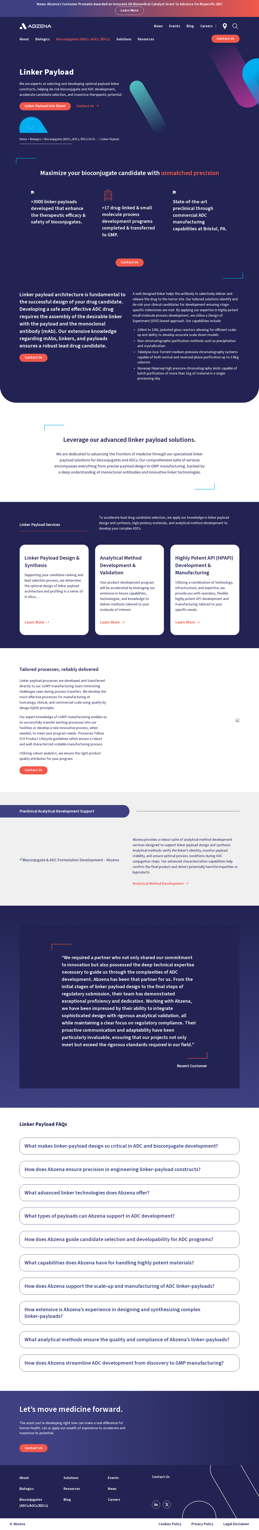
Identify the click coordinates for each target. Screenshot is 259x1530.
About (24, 39)
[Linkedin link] (156, 1505)
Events (174, 26)
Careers (206, 26)
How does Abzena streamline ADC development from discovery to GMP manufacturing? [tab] (124, 1363)
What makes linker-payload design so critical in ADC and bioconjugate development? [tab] (121, 1146)
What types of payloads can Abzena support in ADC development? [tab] (99, 1216)
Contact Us (161, 1477)
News (158, 26)
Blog (190, 26)
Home (23, 139)
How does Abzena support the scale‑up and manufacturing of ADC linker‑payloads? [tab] (119, 1286)
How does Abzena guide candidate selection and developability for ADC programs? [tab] (118, 1239)
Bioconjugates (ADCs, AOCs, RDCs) (83, 39)
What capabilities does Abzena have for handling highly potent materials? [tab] (109, 1262)
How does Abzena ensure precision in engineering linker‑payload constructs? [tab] (112, 1169)
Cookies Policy (170, 1524)
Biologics (42, 39)
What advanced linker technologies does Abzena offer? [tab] (86, 1192)
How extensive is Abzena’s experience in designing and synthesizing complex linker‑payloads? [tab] (112, 1313)
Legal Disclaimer (236, 1524)
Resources (146, 39)
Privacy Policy (202, 1524)
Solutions (123, 39)
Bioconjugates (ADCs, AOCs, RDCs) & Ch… (71, 139)
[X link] (167, 1505)
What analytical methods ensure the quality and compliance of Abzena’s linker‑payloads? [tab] (126, 1339)
